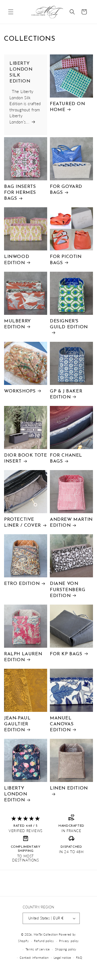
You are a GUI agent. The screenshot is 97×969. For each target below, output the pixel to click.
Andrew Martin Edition (71, 522)
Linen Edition (69, 788)
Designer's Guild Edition (69, 324)
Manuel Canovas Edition (62, 724)
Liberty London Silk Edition (21, 72)
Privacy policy (69, 941)
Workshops (20, 391)
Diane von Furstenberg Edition (67, 589)
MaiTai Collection (46, 934)
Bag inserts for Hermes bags (20, 192)
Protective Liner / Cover (22, 522)
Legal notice (62, 957)
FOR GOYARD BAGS (66, 189)
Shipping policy (66, 949)
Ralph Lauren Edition (23, 657)
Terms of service (38, 949)
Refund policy (44, 941)
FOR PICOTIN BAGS (66, 259)
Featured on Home (67, 107)
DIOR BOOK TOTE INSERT (25, 458)
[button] (11, 12)
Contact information (34, 957)
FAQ (79, 957)
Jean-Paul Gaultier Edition (17, 724)
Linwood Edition (16, 259)
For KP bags (66, 654)
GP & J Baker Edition (66, 394)
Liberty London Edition (15, 794)
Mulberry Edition (17, 324)
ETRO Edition (22, 583)
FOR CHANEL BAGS (66, 458)
